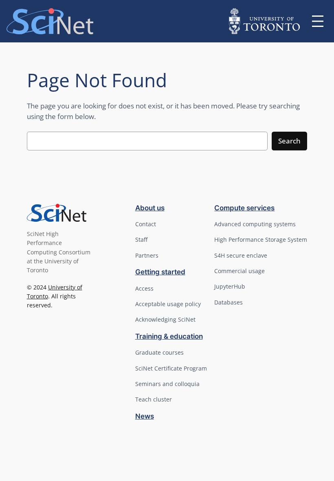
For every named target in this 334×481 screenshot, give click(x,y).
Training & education (169, 336)
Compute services (244, 208)
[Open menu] (317, 21)
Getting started (160, 272)
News (144, 416)
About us (150, 208)
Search (289, 141)
